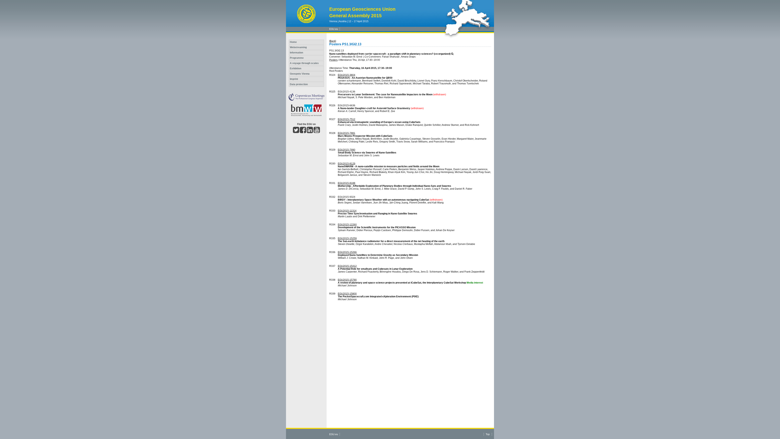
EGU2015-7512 (346, 119)
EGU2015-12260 (347, 224)
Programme (297, 58)
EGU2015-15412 (347, 266)
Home (293, 42)
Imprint (294, 79)
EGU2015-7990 (346, 149)
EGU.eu (333, 29)
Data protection (299, 84)
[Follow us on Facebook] (303, 131)
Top (488, 434)
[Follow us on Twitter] (296, 131)
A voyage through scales (304, 63)
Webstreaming (298, 47)
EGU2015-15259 (347, 238)
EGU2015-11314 (347, 210)
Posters (333, 60)
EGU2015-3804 (346, 75)
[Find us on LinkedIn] (310, 131)
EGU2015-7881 (346, 133)
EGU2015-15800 (347, 293)
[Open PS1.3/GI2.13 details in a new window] (452, 53)
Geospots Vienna (300, 73)
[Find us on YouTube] (317, 131)
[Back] (332, 41)
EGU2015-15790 (347, 279)
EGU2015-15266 (347, 252)
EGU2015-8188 (346, 183)
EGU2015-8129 (346, 163)
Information (296, 52)
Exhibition (295, 68)
